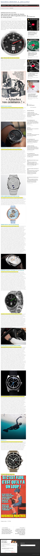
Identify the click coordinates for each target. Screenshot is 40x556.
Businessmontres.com (8, 554)
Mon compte (21, 5)
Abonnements (26, 5)
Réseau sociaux (30, 104)
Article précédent (5, 527)
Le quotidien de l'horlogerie (35, 554)
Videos (8, 5)
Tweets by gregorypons (33, 107)
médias (29, 15)
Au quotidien (4, 5)
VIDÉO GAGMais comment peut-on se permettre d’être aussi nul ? (33, 128)
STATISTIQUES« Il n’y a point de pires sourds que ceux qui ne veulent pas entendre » (33, 134)
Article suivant (22, 527)
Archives (12, 5)
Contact (16, 5)
